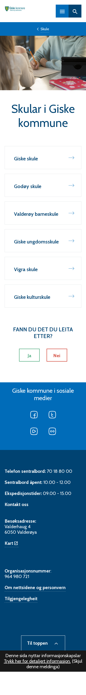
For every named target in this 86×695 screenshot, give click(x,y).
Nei (56, 355)
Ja (29, 355)
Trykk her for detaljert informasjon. (37, 661)
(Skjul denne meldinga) (54, 663)
